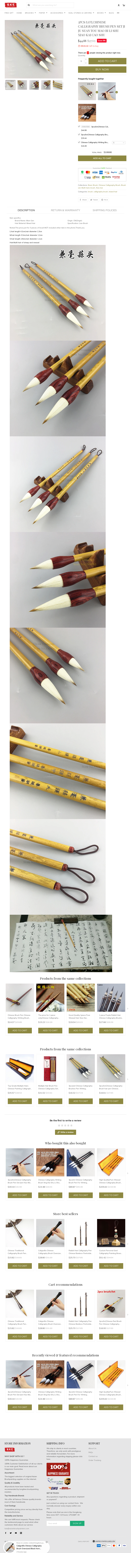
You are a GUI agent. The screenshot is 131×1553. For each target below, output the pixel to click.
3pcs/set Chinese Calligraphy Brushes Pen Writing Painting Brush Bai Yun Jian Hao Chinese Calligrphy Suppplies (80, 1087)
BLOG (111, 13)
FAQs (91, 1452)
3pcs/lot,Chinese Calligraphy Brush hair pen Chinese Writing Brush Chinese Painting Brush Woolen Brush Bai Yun (110, 1087)
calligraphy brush (101, 191)
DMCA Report (83, 1541)
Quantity (81, 55)
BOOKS (100, 13)
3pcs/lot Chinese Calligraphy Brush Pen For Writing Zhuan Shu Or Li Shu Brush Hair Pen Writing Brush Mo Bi (80, 1181)
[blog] (22, 1533)
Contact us (93, 1456)
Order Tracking (95, 1460)
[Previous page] (6, 85)
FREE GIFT (9, 13)
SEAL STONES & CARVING (80, 13)
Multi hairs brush (88, 188)
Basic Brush (93, 185)
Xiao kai (99, 188)
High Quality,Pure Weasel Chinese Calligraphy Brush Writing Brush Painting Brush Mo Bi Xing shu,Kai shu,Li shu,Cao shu (111, 1181)
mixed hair (113, 191)
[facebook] (6, 1533)
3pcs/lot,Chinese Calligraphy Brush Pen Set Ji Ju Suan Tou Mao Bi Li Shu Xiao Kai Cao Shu (100, 127)
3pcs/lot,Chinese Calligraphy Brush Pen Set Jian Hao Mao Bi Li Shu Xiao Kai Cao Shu (95, 134)
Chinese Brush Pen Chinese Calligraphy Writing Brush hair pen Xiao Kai (19, 1017)
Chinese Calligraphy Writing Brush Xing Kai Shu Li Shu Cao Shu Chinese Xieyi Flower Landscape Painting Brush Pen (95, 142)
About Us (92, 1448)
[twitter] (11, 1533)
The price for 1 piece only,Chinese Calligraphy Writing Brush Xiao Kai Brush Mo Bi (50, 1017)
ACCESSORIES (56, 13)
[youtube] (16, 1533)
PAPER (42, 13)
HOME (19, 13)
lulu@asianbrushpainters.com (17, 1528)
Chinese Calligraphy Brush (109, 185)
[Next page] (62, 85)
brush (90, 191)
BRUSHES (29, 13)
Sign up (77, 1523)
